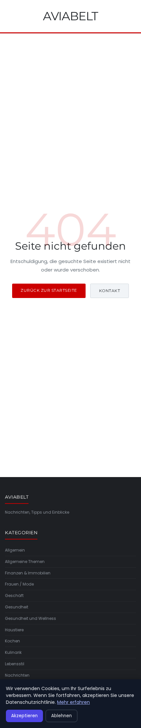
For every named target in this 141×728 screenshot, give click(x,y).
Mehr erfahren (73, 702)
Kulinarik (13, 652)
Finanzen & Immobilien (27, 573)
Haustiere (14, 630)
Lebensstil (14, 664)
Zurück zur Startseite (49, 290)
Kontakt (109, 290)
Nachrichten (17, 675)
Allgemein (15, 550)
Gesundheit (16, 607)
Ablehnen (61, 716)
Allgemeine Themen (25, 561)
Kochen (12, 641)
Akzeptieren (24, 716)
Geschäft (14, 595)
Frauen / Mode (19, 584)
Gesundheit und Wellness (30, 618)
